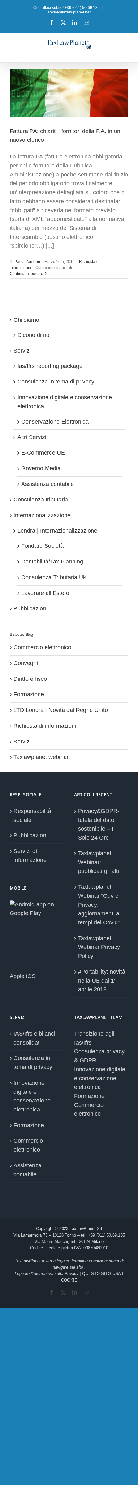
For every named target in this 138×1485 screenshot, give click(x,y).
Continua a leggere (26, 273)
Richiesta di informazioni (44, 726)
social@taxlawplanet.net (69, 12)
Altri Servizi (31, 437)
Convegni (25, 663)
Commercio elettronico (42, 647)
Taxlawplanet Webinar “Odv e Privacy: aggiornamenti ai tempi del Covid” (99, 905)
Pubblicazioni (30, 608)
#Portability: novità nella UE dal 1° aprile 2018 (101, 980)
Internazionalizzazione (42, 515)
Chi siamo (26, 320)
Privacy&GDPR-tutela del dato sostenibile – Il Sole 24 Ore (98, 824)
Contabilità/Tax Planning (52, 561)
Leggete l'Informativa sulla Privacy (47, 1273)
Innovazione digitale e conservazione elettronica (32, 1096)
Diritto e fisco (30, 679)
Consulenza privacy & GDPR (99, 1056)
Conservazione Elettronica (55, 422)
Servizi (22, 350)
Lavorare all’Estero (45, 593)
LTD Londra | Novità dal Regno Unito (60, 710)
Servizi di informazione (30, 855)
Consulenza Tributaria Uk (53, 577)
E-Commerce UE (43, 452)
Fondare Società (42, 546)
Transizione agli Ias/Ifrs (94, 1038)
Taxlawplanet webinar (41, 757)
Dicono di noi (34, 335)
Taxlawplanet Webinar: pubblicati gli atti (98, 862)
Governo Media (41, 468)
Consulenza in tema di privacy (55, 381)
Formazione (28, 694)
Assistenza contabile (47, 484)
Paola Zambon (27, 261)
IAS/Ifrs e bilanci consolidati (34, 1038)
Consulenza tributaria (40, 499)
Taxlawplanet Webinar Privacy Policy (99, 947)
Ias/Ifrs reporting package (49, 366)
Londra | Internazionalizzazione (57, 530)
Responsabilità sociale (32, 815)
